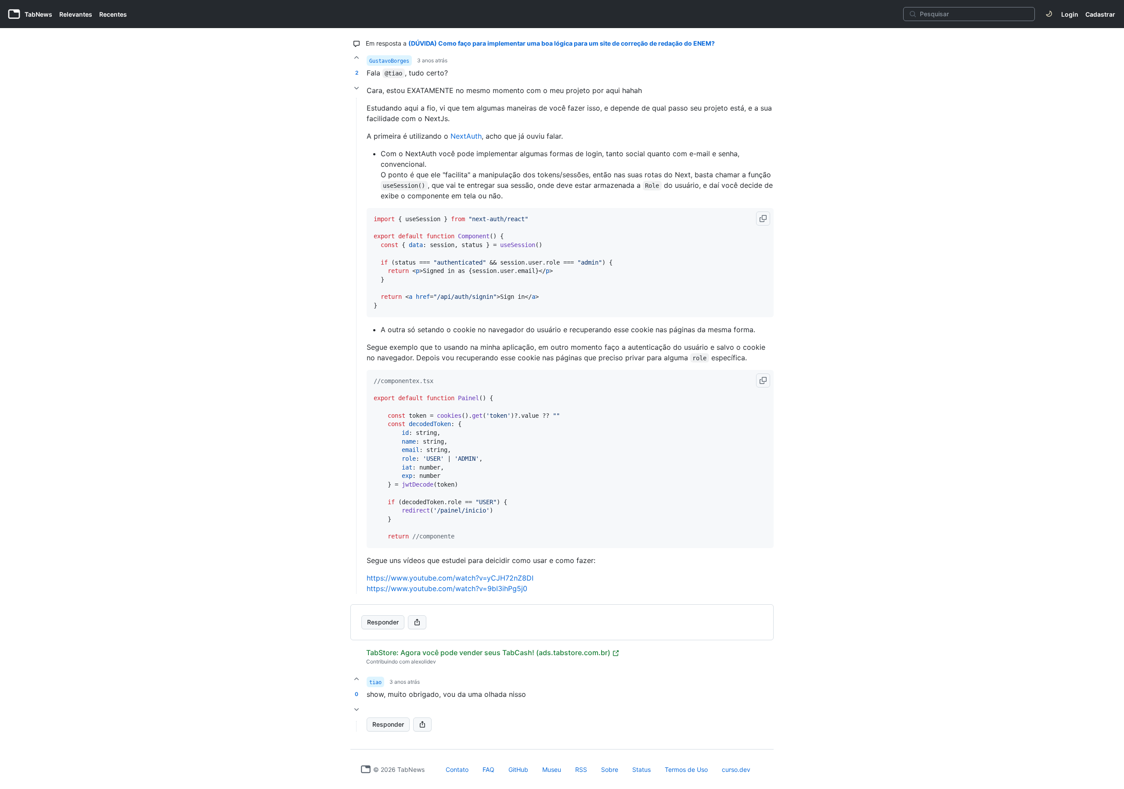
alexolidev (423, 661)
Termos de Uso (686, 769)
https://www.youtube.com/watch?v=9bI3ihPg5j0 (447, 588)
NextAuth (466, 136)
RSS (581, 769)
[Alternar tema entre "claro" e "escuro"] (1049, 14)
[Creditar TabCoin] (356, 57)
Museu (551, 769)
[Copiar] (763, 219)
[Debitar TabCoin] (356, 88)
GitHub (518, 769)
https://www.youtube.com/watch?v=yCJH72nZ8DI (450, 578)
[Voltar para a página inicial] (365, 769)
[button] (356, 726)
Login (1069, 14)
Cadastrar (1100, 14)
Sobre (609, 769)
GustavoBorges (389, 61)
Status (641, 769)
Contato (457, 769)
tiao (375, 682)
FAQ (488, 769)
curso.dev (736, 769)
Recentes (113, 14)
